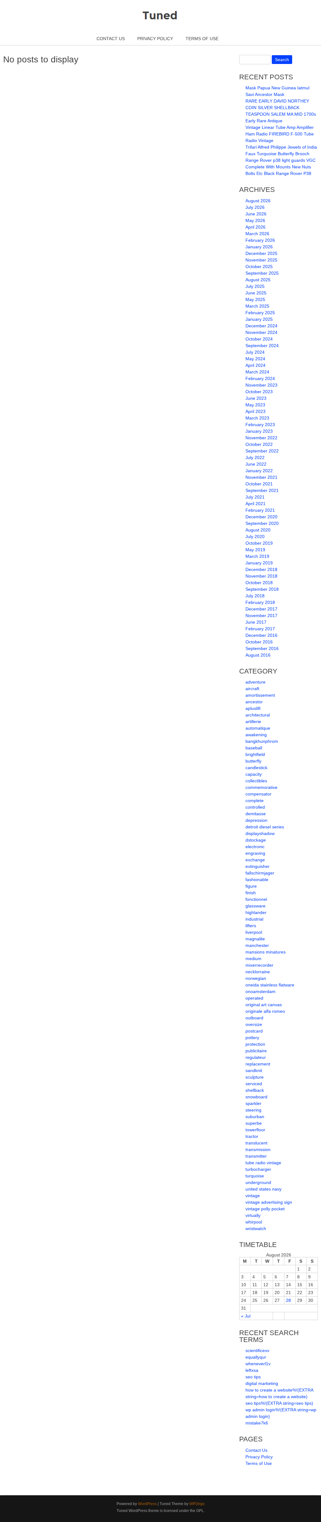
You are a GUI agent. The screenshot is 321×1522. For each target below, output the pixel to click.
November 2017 (261, 615)
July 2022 (255, 457)
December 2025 (261, 253)
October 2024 (259, 338)
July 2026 (255, 207)
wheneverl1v (258, 1363)
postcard (254, 1030)
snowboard (256, 1096)
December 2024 (261, 325)
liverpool (253, 932)
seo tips (253, 1376)
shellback (254, 1090)
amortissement (260, 695)
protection (255, 1044)
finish (250, 892)
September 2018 (262, 589)
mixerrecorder (259, 965)
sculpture (254, 1077)
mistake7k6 (256, 1422)
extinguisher (257, 866)
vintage (252, 1195)
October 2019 (259, 543)
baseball (253, 747)
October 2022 (259, 444)
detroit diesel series (264, 826)
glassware (255, 905)
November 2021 (261, 477)
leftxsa (251, 1370)
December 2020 (261, 516)
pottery (252, 1037)
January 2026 (259, 246)
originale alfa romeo (265, 1011)
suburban (254, 1116)
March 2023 (257, 417)
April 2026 (255, 227)
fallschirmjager (259, 872)
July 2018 (255, 595)
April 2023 (255, 411)
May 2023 (255, 404)
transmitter (256, 1156)
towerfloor (255, 1129)
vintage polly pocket (265, 1208)
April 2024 (255, 365)
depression (256, 820)
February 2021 (260, 510)
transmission (258, 1149)
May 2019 (255, 549)
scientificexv (257, 1350)
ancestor (254, 701)
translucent (256, 1142)
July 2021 (255, 496)
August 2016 (258, 655)
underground (258, 1182)
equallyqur (255, 1357)
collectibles (256, 780)
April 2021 (255, 503)
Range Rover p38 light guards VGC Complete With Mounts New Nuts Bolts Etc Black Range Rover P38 (280, 167)
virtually (252, 1215)
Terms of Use (202, 38)
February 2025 (260, 312)
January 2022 (259, 470)
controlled (255, 807)
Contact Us (111, 38)
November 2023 (261, 385)
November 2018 (261, 576)
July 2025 (255, 286)
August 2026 (258, 200)
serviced (253, 1083)
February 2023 (260, 424)
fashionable (256, 879)
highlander (255, 912)
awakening (256, 734)
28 (288, 1300)
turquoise (254, 1175)
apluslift (252, 708)
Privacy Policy (155, 38)
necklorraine (257, 971)
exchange (255, 859)
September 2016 (262, 648)
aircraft (252, 688)
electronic (255, 846)
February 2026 (260, 240)
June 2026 (255, 213)
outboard (254, 1017)
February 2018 (260, 602)
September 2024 (262, 345)
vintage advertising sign (268, 1202)
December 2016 (261, 635)
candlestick (256, 767)
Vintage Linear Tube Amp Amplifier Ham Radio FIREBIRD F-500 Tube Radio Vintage (279, 134)
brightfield (255, 754)
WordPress (147, 1504)
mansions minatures (265, 951)
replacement (257, 1063)
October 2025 (259, 266)
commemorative (261, 787)
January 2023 (259, 431)
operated (254, 998)
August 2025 (258, 279)
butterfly (253, 761)
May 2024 (255, 358)
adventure (255, 681)
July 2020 (255, 536)
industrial (254, 919)
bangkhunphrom (261, 741)
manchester (257, 945)
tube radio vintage (263, 1162)
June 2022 (255, 464)
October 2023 (259, 391)
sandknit (253, 1070)
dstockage (255, 840)
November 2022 (261, 437)
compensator (258, 793)
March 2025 (257, 306)
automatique (257, 728)
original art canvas (263, 1004)
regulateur (255, 1057)
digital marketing (261, 1383)
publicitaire (256, 1050)
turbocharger (258, 1169)
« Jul (245, 1316)
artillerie (253, 721)
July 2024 (255, 352)
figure (251, 886)
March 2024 (257, 371)
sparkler (253, 1103)
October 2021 (259, 483)
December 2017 (261, 608)
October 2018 (259, 582)
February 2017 (260, 628)
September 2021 (262, 490)
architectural (257, 714)
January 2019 (259, 562)
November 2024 (261, 332)
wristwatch (255, 1228)
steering (253, 1109)
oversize (253, 1024)
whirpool (253, 1221)
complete (254, 800)
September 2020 (262, 523)
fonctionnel (256, 899)
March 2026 (257, 233)
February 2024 (260, 378)
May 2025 (255, 299)
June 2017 (255, 622)
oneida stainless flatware (269, 984)
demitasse (255, 813)
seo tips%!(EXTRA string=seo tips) (279, 1403)
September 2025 (262, 273)
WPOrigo (197, 1504)
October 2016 (259, 641)
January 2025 (259, 319)
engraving (255, 853)
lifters (250, 925)
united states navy (263, 1189)
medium (253, 958)
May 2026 (255, 220)
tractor (251, 1136)
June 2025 (255, 292)
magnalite (255, 938)
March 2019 (257, 556)
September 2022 (262, 450)
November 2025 (261, 259)
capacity (253, 774)
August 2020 (258, 529)
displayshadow (260, 833)
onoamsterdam (260, 991)
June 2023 (255, 398)
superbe (253, 1123)
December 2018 (261, 569)
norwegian (255, 978)
